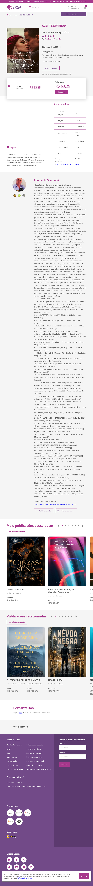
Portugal (19, 1)
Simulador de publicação (38, 769)
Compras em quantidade (35, 761)
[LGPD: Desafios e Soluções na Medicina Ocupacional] (67, 561)
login (20, 713)
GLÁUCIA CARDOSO (55, 684)
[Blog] (31, 867)
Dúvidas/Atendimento (15, 745)
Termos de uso (12, 765)
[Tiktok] (9, 867)
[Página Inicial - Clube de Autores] (14, 8)
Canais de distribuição (34, 765)
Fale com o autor (67, 511)
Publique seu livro (57, 1)
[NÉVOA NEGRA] (67, 652)
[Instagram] (24, 860)
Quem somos (12, 757)
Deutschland (39, 1)
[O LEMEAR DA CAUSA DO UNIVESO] (26, 652)
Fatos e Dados (12, 761)
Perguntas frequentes (14, 782)
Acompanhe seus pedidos (76, 1)
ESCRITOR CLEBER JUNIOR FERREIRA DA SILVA (24, 684)
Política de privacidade (34, 745)
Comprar (61, 92)
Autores (9, 749)
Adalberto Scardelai (53, 39)
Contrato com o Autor (15, 769)
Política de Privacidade (24, 878)
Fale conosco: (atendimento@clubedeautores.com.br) (26, 786)
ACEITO (84, 876)
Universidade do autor (34, 757)
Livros (15, 15)
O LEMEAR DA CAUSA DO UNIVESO (23, 680)
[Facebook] (16, 860)
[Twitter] (9, 860)
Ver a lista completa (17, 531)
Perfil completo (45, 511)
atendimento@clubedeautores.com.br (67, 164)
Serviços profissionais (34, 753)
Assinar (64, 764)
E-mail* (62, 753)
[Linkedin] (16, 867)
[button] (58, 525)
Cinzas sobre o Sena (16, 589)
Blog (8, 753)
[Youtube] (24, 867)
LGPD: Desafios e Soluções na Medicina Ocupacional (62, 591)
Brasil (11, 1)
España (28, 1)
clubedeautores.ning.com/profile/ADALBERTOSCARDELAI (55, 504)
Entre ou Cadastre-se (75, 7)
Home (9, 15)
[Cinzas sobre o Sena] (26, 561)
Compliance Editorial (33, 749)
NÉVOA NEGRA (55, 680)
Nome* (62, 744)
